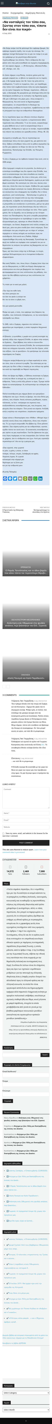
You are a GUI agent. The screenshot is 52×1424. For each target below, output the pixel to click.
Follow (26, 866)
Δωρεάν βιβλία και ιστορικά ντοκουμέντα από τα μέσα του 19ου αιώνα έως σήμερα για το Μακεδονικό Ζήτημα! (25, 1336)
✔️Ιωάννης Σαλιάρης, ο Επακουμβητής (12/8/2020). (27, 1239)
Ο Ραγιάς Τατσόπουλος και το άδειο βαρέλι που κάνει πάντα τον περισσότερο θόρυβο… (26, 571)
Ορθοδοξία (26, 567)
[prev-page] (4, 686)
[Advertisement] (21, 1362)
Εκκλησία (25, 675)
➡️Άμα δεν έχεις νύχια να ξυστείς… (20, 1221)
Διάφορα (24, 18)
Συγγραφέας (17, 13)
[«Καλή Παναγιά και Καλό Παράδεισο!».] (26, 656)
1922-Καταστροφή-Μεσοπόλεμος (25, 620)
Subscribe (42, 866)
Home (6, 13)
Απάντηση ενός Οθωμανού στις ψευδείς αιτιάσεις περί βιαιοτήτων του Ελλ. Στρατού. (26, 624)
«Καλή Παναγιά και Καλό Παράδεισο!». (26, 678)
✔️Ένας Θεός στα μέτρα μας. (18, 1293)
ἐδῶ (42, 745)
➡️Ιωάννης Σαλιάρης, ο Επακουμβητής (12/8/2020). (27, 1171)
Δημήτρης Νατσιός (35, 13)
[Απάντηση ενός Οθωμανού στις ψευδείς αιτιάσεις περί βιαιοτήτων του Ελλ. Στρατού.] (26, 603)
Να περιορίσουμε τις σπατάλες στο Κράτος (40, 511)
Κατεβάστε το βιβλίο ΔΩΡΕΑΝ (14, 1343)
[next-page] (8, 686)
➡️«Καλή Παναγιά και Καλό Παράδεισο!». (22, 1196)
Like (10, 866)
